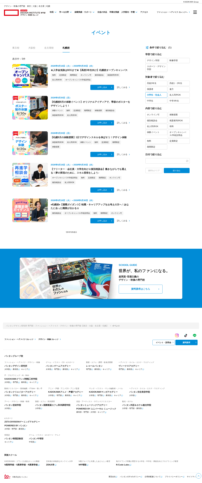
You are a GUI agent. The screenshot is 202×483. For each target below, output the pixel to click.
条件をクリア (154, 170)
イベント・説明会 (163, 342)
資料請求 (186, 342)
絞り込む (177, 170)
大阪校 (31, 48)
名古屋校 (49, 48)
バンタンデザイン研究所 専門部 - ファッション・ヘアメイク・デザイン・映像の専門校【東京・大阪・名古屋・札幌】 (57, 326)
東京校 (15, 48)
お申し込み (102, 87)
